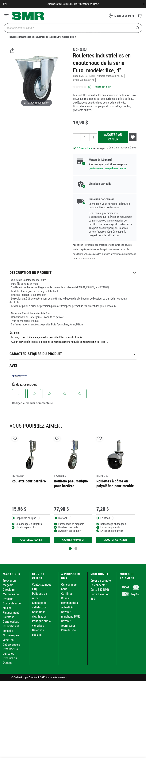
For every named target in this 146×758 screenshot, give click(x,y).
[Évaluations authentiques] (19, 376)
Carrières (66, 593)
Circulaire (9, 589)
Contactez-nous (41, 584)
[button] (19, 393)
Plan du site (68, 630)
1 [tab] (70, 548)
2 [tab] (76, 548)
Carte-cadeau (11, 621)
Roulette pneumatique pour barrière (71, 483)
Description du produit (31, 272)
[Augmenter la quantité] (93, 137)
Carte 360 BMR (99, 589)
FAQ (34, 589)
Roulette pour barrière (29, 481)
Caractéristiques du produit (36, 354)
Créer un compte (100, 580)
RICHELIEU (80, 49)
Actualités (67, 607)
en (5, 4)
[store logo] (28, 16)
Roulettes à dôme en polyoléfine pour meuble (115, 483)
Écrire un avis (102, 87)
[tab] (73, 272)
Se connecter (98, 585)
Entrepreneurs (11, 644)
